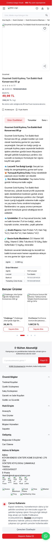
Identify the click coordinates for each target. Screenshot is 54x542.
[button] (17, 335)
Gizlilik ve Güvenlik (10, 400)
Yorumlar (32, 120)
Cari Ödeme (7, 444)
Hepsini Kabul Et (26, 536)
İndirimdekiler (8, 420)
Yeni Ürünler (7, 415)
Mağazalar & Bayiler (11, 440)
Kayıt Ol (43, 360)
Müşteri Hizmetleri (10, 424)
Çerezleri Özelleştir (26, 529)
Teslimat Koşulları (10, 382)
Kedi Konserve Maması (35, 20)
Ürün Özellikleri (14, 120)
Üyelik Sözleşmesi (10, 386)
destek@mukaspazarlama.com (16, 475)
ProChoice (33, 318)
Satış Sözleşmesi (9, 391)
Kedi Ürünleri (18, 20)
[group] (26, 47)
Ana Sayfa (6, 20)
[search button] (46, 15)
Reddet (27, 518)
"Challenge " (8, 318)
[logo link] (20, 8)
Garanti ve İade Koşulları (13, 395)
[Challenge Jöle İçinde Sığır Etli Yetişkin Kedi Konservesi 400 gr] (13, 304)
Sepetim (6, 429)
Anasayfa (6, 411)
